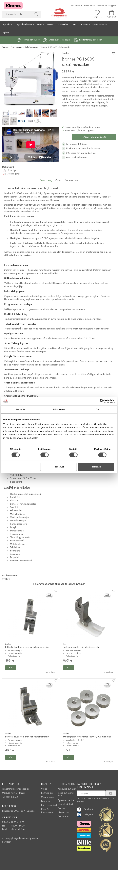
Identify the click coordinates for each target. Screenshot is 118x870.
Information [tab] (59, 409)
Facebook (88, 809)
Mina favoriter (47, 797)
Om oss (61, 808)
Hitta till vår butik (66, 804)
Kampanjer (85, 24)
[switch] (44, 455)
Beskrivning (46, 180)
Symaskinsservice (99, 24)
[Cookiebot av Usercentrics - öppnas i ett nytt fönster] (102, 401)
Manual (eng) (13, 173)
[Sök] (36, 14)
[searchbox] (17, 14)
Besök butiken (89, 5)
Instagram (88, 814)
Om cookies (64, 816)
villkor (8, 841)
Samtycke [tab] (20, 409)
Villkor (44, 788)
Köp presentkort (49, 805)
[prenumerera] (111, 793)
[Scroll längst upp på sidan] (111, 866)
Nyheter (6, 32)
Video (58, 180)
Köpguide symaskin (67, 788)
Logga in (112, 5)
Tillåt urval (58, 466)
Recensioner (72, 180)
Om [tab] (97, 409)
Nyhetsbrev (63, 812)
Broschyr (11, 170)
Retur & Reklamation (47, 810)
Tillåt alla (96, 466)
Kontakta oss (102, 5)
